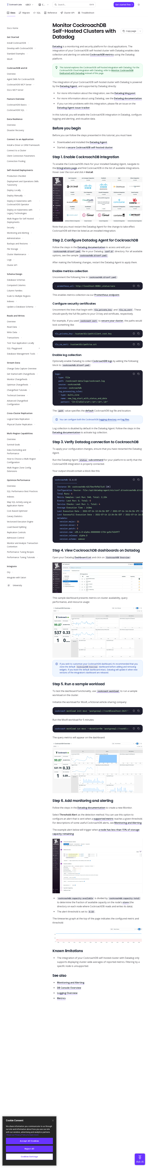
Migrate (26, 12)
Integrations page (67, 168)
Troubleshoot (87, 12)
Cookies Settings (29, 1157)
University (17, 585)
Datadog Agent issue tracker (73, 107)
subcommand (91, 459)
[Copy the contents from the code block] (138, 286)
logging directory (108, 419)
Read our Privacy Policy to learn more (23, 1135)
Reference (52, 12)
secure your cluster (112, 320)
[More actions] (140, 31)
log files (125, 419)
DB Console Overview (69, 987)
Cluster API (69, 12)
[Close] (53, 1120)
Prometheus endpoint (106, 294)
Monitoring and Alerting (127, 822)
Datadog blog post (124, 93)
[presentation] (98, 509)
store (126, 902)
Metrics (61, 998)
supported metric (103, 818)
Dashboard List (83, 557)
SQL (39, 12)
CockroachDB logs (102, 361)
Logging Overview (67, 993)
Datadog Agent (68, 86)
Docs (12, 12)
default (89, 410)
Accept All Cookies (29, 1141)
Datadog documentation (128, 98)
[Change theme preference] (138, 4)
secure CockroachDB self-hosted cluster (90, 147)
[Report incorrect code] (134, 286)
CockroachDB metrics (102, 54)
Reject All (29, 1149)
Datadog (57, 46)
